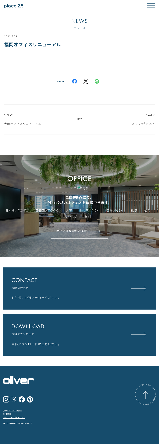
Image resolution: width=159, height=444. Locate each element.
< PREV (22, 119)
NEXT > (143, 119)
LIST (79, 119)
